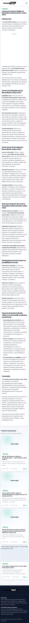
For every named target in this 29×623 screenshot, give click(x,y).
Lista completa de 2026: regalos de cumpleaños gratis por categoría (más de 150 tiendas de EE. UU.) (14, 494)
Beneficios (5, 8)
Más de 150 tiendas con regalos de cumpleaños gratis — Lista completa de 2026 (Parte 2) (14, 458)
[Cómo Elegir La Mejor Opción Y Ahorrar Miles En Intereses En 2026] (14, 554)
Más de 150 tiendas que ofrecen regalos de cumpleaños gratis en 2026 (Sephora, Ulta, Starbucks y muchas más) (14, 531)
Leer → (25, 468)
